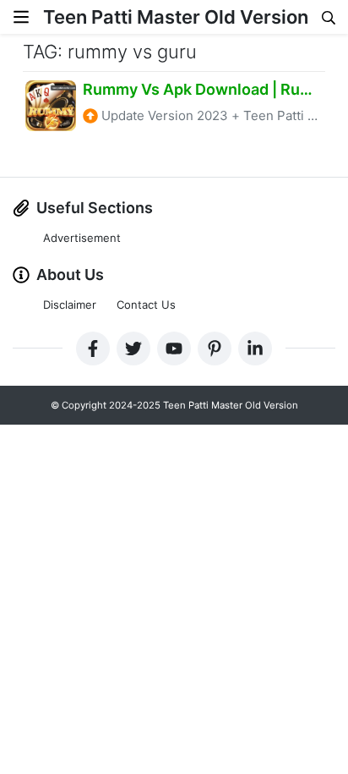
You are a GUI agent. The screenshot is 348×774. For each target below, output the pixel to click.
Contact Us (146, 304)
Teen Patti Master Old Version (175, 17)
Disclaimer (69, 304)
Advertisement (82, 237)
